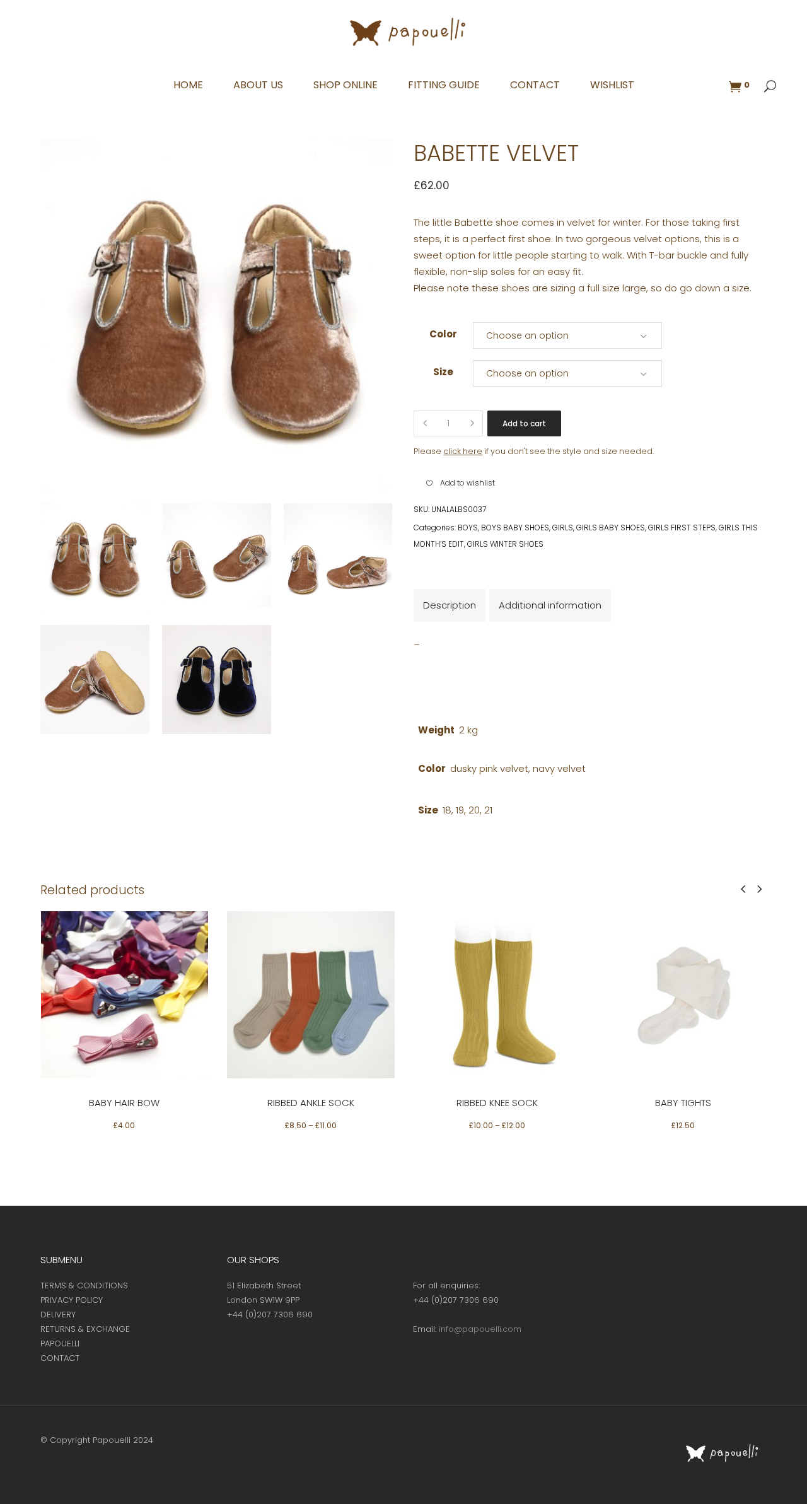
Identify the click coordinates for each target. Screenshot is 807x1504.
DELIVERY (58, 1314)
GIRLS (562, 527)
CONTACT (59, 1358)
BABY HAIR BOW (124, 1102)
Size (443, 371)
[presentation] (743, 889)
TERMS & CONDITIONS (84, 1285)
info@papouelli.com (480, 1329)
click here (462, 451)
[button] (460, 483)
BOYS (468, 527)
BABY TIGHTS (683, 1102)
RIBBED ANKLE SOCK (310, 1102)
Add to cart (524, 423)
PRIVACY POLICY (71, 1300)
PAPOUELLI (59, 1344)
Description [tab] (449, 605)
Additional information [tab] (550, 605)
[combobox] (567, 334)
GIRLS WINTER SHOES (505, 544)
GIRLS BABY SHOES (610, 527)
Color (443, 334)
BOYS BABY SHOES (515, 527)
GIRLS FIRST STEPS (682, 527)
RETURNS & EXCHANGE (85, 1329)
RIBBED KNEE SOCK (497, 1102)
